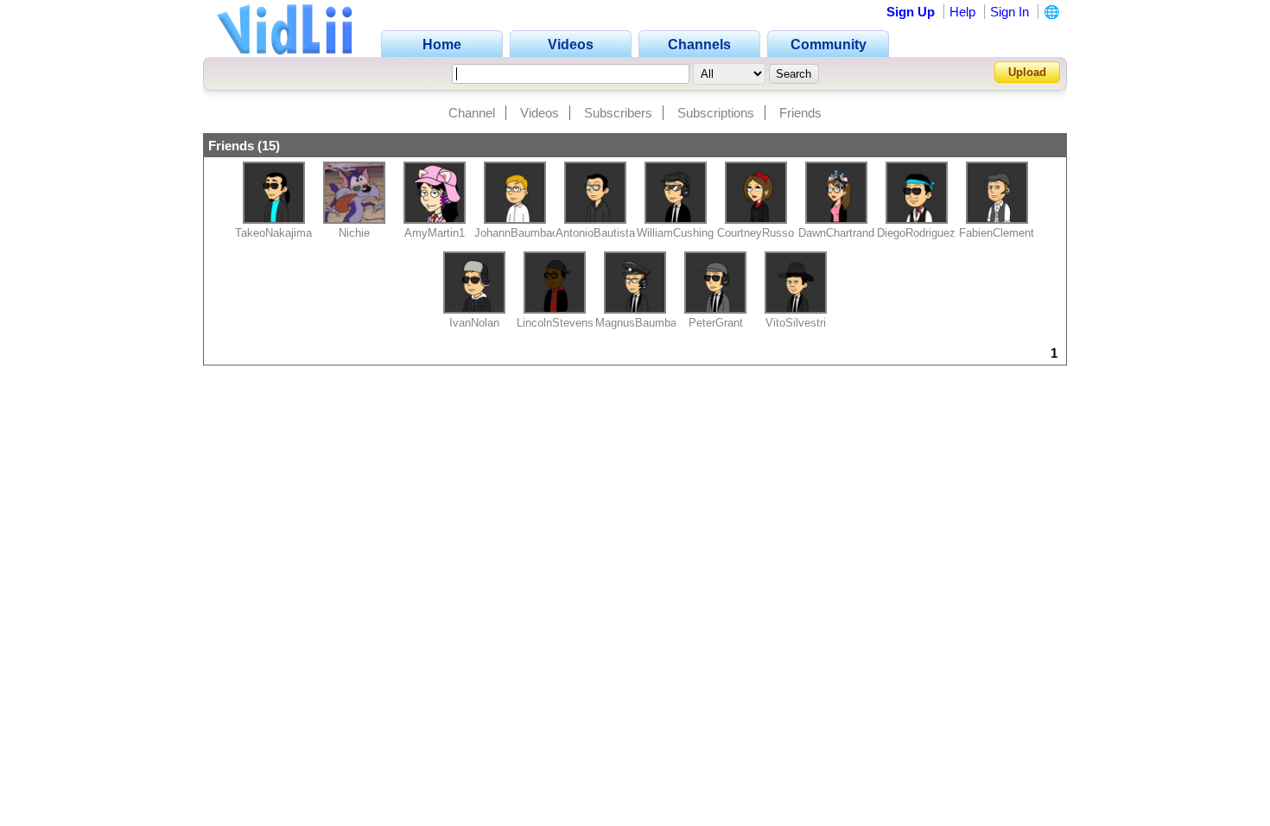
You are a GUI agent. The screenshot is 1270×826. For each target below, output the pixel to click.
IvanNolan (474, 322)
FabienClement (996, 232)
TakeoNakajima (273, 232)
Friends (800, 112)
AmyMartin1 (434, 232)
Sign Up (910, 11)
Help (962, 11)
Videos (539, 112)
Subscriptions (715, 112)
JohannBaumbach (519, 232)
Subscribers (618, 112)
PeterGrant (716, 322)
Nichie (354, 232)
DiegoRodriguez (916, 232)
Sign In (1009, 11)
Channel (471, 112)
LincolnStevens (555, 322)
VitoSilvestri (795, 322)
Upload (1027, 72)
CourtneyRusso (755, 232)
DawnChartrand (836, 232)
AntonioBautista (595, 232)
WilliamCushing (675, 232)
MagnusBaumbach (642, 322)
